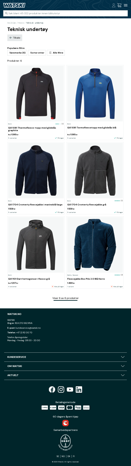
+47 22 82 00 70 (24, 332)
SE (58, 456)
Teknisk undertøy (34, 23)
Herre (21, 23)
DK (69, 456)
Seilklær (11, 23)
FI (74, 456)
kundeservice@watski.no (28, 328)
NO (63, 456)
